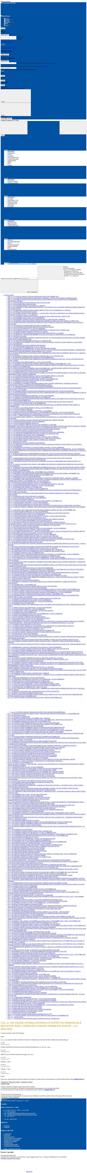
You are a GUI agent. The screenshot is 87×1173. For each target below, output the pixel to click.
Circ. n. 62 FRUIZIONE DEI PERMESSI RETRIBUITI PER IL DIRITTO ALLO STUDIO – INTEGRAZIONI (38, 912)
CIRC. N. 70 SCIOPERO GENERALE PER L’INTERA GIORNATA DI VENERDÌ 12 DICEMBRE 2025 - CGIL (39, 363)
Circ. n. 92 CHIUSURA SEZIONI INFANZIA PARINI (22, 858)
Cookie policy (8, 1133)
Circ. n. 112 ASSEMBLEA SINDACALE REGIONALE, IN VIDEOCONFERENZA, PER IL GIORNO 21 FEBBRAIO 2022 (42, 834)
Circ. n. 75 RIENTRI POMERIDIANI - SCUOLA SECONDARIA (25, 677)
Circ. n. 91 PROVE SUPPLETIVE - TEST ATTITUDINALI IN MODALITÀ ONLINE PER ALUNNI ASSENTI (38, 860)
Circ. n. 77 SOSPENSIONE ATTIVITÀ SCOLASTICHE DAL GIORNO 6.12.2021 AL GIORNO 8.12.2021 (37, 883)
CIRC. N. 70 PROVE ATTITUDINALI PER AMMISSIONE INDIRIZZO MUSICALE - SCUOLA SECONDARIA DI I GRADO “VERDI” (46, 467)
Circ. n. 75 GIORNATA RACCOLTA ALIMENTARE (22, 887)
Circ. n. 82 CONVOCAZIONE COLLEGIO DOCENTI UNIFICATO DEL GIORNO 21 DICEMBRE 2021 (37, 873)
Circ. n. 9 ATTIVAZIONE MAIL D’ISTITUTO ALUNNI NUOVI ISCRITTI (28, 618)
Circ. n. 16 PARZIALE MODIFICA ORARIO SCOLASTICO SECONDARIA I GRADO (32, 754)
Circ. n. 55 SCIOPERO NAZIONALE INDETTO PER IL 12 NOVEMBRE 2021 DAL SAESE (33, 924)
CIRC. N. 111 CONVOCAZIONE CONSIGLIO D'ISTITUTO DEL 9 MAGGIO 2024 (31, 540)
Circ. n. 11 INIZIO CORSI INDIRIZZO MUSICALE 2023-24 (24, 615)
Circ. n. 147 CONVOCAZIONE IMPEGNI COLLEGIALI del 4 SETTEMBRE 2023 (30, 630)
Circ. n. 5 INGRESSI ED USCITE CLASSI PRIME (21, 1012)
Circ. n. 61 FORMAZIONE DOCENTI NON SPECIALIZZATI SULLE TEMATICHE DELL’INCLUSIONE (37, 913)
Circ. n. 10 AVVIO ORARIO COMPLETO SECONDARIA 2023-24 (26, 616)
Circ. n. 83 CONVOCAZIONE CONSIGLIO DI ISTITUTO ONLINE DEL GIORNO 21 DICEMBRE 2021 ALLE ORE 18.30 (42, 872)
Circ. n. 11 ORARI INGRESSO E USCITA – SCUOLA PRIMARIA (26, 1003)
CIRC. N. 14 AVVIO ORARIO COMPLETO (20, 409)
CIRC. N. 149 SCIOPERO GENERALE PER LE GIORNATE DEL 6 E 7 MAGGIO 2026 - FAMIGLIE (36, 319)
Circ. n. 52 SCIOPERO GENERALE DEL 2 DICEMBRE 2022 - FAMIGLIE (28, 718)
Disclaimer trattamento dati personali (10, 1158)
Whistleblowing (8, 1143)
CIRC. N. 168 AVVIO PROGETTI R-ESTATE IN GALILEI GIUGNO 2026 (28, 302)
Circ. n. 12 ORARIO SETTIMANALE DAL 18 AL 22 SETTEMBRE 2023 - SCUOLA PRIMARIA (35, 613)
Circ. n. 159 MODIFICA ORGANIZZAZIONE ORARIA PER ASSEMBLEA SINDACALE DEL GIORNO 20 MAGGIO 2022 (42, 788)
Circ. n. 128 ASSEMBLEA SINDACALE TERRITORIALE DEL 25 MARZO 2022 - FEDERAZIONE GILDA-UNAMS (41, 812)
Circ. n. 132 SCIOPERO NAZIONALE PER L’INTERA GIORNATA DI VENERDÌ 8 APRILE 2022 (35, 809)
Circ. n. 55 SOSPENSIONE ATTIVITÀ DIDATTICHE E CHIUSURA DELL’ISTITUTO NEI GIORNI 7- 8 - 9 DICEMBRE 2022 (43, 713)
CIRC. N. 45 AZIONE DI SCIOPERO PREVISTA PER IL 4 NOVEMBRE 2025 (29, 377)
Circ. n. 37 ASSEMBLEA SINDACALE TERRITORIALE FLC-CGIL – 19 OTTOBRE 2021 (33, 956)
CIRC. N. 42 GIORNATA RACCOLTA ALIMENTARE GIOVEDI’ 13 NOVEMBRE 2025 (32, 379)
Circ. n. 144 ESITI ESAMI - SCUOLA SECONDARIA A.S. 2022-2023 (27, 635)
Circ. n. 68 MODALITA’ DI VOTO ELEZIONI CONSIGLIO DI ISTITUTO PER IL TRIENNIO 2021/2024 (37, 901)
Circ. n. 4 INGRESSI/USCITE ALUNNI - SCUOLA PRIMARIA (25, 767)
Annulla (3, 118)
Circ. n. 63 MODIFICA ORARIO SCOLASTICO (21, 910)
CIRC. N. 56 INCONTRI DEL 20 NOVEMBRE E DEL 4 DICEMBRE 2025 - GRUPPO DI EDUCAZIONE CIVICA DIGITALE (43, 368)
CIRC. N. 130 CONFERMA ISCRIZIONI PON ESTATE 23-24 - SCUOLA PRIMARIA (31, 534)
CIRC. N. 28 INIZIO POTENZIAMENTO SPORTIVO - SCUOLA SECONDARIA (30, 395)
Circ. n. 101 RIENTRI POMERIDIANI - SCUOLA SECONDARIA (26, 847)
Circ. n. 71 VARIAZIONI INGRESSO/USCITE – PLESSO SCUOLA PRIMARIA (30, 895)
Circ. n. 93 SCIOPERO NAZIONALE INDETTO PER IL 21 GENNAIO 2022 (29, 857)
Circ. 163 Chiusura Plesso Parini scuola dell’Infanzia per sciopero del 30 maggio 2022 (30, 782)
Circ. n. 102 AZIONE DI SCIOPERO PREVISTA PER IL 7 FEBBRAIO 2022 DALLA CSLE (33, 846)
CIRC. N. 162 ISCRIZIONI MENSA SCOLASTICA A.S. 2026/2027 (26, 305)
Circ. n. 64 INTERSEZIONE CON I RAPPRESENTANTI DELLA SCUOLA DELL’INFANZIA (34, 908)
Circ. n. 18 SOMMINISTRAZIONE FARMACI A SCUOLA (24, 991)
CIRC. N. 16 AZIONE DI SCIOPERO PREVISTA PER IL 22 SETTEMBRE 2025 (30, 408)
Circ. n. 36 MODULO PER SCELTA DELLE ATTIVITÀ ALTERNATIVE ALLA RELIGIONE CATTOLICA (38, 957)
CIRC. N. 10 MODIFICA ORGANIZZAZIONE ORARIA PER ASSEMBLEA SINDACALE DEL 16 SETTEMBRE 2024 (41, 510)
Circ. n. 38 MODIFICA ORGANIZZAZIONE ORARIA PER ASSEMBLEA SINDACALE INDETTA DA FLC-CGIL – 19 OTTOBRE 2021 (46, 954)
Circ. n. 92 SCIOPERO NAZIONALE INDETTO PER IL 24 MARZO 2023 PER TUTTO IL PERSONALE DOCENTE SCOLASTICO (45, 662)
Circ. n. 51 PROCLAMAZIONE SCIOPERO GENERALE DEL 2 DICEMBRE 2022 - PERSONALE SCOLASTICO (40, 719)
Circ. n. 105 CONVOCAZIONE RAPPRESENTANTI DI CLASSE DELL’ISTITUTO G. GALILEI (35, 658)
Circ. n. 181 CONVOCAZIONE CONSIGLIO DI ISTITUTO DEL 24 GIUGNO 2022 (31, 776)
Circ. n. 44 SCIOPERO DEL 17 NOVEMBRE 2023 (21, 584)
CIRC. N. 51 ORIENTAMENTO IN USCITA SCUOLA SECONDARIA (27, 371)
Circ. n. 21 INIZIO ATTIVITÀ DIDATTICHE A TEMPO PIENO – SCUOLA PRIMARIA (32, 986)
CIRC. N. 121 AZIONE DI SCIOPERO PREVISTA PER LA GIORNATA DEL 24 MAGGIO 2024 (34, 537)
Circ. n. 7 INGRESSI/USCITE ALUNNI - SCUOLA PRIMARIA (25, 619)
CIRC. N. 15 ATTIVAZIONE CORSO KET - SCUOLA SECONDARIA (27, 502)
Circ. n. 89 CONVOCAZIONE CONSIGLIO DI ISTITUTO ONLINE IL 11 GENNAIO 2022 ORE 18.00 (36, 864)
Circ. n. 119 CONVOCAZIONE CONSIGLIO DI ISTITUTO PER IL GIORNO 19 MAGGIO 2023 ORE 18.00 (38, 648)
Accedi (3, 28)
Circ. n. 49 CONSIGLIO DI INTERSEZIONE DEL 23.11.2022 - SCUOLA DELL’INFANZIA (33, 722)
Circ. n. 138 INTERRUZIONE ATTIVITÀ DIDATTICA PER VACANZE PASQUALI (31, 808)
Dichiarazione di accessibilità (12, 1140)
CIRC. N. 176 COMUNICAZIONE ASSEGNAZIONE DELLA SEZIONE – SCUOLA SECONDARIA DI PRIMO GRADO (42, 298)
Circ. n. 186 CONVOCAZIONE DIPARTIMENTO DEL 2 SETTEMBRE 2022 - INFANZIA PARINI (35, 771)
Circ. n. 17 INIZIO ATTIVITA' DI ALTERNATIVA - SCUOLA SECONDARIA (29, 607)
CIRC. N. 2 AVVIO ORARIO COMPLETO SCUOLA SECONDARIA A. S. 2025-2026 (31, 424)
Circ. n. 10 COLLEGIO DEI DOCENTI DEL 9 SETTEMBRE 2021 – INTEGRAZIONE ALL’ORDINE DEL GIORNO (40, 1005)
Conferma (9, 118)
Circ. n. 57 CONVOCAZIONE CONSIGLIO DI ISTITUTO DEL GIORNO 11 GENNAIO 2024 (34, 574)
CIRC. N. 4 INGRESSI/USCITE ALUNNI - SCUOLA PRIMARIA (26, 514)
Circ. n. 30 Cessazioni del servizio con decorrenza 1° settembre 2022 (25, 969)
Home (66, 266)
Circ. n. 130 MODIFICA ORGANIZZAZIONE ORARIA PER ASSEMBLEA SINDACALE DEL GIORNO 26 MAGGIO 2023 (42, 639)
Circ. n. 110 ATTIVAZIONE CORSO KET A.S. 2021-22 (23, 837)
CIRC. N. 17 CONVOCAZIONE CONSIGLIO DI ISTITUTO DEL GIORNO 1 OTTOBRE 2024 (34, 501)
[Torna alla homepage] (43, 120)
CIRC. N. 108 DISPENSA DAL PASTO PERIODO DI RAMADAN (26, 345)
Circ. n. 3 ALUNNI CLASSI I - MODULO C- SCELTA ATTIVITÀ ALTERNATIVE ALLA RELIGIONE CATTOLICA (40, 626)
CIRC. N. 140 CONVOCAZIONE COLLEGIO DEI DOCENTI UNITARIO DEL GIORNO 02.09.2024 (36, 522)
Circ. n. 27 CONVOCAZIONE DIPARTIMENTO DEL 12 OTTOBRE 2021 (28, 974)
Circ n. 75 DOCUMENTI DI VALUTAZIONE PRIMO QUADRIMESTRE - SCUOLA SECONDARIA (36, 557)
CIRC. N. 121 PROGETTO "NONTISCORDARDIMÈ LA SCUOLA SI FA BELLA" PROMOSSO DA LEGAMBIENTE (41, 334)
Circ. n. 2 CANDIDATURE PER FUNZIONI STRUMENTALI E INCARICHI (29, 627)
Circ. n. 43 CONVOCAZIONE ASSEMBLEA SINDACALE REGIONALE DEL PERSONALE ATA (35, 729)
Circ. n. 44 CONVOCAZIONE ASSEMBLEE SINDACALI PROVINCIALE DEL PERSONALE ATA (36, 727)
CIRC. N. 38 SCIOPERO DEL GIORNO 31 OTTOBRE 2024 (24, 487)
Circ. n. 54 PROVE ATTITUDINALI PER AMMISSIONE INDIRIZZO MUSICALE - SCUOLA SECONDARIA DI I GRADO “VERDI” (45, 577)
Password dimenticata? (7, 41)
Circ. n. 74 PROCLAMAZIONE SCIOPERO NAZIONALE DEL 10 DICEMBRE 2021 (31, 889)
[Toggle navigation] (14, 127)
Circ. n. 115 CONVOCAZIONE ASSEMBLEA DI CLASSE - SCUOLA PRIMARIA (31, 650)
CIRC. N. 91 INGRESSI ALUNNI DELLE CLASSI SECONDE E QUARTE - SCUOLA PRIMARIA (35, 447)
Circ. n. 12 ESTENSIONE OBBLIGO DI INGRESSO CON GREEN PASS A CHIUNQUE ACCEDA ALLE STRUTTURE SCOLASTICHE (46, 1001)
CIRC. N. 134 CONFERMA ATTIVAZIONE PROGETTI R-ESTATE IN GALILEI (30, 327)
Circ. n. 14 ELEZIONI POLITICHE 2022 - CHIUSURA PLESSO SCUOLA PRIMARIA (32, 756)
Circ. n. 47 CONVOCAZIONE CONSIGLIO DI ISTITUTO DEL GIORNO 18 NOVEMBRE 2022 (34, 724)
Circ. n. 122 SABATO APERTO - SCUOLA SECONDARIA (24, 825)
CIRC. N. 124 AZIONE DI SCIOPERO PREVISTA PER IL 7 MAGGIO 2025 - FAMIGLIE (32, 437)
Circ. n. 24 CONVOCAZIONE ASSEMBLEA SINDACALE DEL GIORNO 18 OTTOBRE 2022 (34, 748)
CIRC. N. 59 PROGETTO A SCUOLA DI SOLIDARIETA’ (24, 476)
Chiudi (2, 76)
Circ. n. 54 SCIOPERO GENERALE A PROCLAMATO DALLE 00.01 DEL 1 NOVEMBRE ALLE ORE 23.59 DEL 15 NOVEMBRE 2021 (46, 925)
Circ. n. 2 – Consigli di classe (15, 1017)
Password (19, 38)
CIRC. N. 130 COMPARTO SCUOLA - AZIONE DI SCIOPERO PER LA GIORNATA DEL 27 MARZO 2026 (38, 330)
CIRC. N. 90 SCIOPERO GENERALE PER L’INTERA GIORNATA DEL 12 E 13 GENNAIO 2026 (35, 356)
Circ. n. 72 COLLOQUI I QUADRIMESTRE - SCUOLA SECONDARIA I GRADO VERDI (33, 684)
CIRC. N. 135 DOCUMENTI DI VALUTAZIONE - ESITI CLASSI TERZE (28, 530)
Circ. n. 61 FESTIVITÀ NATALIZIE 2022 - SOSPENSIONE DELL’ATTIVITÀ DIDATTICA (33, 691)
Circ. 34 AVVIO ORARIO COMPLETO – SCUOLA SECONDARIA (26, 960)
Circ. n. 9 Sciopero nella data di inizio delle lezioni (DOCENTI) (24, 1006)
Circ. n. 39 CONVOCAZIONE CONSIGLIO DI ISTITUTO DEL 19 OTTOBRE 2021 (31, 953)
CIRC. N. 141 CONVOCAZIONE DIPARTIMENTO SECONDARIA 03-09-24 (29, 520)
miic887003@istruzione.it (21, 1113)
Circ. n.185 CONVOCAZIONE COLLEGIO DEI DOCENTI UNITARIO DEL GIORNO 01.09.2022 (35, 773)
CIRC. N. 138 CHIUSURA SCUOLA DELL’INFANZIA (23, 526)
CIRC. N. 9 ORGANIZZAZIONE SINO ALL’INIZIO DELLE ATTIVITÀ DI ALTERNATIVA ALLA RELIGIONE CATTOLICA (43, 414)
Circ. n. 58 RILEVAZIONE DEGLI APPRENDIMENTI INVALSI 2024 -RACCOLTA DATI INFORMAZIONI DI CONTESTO (43, 572)
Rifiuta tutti (14, 1082)
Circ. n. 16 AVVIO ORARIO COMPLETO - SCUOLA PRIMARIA (26, 609)
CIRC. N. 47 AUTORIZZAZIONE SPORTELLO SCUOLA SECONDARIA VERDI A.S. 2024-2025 (35, 484)
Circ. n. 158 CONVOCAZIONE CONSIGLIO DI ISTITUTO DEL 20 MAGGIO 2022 (31, 790)
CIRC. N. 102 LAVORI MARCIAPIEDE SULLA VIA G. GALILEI (26, 347)
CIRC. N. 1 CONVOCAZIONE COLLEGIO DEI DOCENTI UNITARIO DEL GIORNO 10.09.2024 (35, 519)
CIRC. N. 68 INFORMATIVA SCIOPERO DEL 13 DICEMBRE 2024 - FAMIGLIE (30, 472)
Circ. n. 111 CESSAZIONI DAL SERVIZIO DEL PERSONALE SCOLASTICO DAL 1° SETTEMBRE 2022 (37, 835)
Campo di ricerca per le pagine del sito (11, 278)
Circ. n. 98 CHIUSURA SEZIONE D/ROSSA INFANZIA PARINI (25, 849)
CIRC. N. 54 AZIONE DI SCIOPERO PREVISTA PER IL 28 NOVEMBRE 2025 (30, 369)
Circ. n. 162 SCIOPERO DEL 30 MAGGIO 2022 (21, 783)
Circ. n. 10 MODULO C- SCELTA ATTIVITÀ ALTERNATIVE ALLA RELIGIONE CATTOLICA (35, 761)
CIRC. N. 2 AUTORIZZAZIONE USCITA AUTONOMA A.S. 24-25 (26, 517)
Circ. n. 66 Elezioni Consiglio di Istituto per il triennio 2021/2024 (24, 904)
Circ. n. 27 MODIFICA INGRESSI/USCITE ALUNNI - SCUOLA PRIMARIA (29, 600)
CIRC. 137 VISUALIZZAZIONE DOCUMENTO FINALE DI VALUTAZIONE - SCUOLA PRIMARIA (36, 528)
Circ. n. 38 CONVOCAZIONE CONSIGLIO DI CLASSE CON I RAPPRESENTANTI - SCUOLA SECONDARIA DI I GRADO (43, 590)
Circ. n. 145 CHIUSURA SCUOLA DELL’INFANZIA (22, 633)
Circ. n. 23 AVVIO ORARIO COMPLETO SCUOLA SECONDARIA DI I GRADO (30, 750)
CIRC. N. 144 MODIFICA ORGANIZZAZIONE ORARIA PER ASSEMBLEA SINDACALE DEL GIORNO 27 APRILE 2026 (43, 321)
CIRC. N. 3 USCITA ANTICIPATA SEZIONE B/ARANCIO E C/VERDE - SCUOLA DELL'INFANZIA (36, 516)
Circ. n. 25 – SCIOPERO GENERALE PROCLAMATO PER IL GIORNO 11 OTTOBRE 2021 (33, 977)
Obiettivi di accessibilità (10, 1141)
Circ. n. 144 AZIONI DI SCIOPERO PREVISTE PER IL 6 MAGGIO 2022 (28, 799)
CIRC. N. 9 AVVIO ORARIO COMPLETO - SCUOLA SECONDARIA (27, 511)
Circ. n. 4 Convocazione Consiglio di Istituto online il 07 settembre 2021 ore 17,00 (29, 1014)
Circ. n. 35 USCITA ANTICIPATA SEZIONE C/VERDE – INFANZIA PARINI (29, 959)
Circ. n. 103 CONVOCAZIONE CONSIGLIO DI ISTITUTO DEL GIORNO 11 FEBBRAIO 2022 (34, 844)
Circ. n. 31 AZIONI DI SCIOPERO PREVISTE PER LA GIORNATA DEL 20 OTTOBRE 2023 (34, 598)
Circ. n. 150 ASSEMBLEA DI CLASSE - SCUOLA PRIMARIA (25, 796)
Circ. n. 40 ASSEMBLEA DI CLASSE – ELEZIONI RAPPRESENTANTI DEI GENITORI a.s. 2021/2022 (37, 951)
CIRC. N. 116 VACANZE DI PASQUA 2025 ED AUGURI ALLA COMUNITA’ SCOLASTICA (34, 438)
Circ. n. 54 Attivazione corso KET (16, 715)
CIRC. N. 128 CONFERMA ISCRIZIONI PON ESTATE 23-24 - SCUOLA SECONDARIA (33, 536)
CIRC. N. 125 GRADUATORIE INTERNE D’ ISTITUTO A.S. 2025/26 (27, 331)
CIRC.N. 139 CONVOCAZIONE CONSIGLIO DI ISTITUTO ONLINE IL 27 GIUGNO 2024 (33, 525)
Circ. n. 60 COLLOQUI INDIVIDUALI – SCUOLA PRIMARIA (25, 915)
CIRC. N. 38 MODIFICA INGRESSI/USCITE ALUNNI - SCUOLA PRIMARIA (30, 380)
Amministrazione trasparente (11, 1146)
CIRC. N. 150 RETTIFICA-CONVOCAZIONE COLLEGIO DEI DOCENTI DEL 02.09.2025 (33, 429)
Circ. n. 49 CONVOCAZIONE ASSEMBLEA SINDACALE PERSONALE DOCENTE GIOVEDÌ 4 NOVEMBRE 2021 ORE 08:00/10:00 (46, 934)
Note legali (7, 1135)
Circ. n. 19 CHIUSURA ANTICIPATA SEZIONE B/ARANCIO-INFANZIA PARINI (30, 753)
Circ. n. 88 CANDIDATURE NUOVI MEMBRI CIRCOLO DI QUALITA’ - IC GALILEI (32, 548)
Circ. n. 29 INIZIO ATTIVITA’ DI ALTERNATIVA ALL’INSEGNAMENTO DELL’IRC (32, 741)
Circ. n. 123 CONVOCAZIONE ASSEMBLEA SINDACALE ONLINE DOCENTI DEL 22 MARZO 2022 (37, 823)
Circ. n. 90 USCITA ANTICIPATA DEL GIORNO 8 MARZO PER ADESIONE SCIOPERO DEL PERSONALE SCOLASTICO (43, 546)
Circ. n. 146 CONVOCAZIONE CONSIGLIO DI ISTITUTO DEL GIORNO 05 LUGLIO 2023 (33, 632)
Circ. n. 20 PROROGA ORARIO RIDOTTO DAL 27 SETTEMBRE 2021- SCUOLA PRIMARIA (34, 988)
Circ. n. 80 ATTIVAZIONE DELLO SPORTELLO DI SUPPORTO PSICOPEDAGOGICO (32, 876)
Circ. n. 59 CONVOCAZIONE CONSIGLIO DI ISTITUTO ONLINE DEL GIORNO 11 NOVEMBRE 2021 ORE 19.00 (40, 916)
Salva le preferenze (14, 1097)
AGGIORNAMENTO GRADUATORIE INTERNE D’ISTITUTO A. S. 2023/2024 (30, 667)
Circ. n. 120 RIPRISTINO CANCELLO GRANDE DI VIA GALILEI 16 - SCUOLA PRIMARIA (34, 647)
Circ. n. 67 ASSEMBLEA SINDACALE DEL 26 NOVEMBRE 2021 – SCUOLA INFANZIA (33, 902)
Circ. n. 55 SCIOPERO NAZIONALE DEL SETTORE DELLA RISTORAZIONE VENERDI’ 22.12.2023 (37, 575)
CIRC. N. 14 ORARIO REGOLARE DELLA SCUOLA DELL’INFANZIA (28, 504)
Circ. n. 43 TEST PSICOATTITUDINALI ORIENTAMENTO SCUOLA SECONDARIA (32, 586)
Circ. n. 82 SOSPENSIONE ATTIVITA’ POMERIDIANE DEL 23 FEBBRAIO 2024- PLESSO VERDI (36, 551)
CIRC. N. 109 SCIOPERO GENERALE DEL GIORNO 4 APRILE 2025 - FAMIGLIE (31, 440)
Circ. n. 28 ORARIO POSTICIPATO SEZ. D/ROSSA (22, 973)
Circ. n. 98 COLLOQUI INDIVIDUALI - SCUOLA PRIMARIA (25, 661)
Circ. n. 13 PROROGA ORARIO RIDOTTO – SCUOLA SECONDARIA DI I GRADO (31, 1000)
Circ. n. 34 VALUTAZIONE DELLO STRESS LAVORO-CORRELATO (27, 488)
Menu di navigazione (32, 292)
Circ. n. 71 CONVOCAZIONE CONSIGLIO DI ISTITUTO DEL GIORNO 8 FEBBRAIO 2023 (34, 685)
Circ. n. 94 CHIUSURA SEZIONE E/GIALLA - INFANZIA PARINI (26, 855)
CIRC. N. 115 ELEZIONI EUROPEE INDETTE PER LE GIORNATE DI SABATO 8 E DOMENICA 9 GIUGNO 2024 (40, 539)
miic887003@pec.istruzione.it (22, 1114)
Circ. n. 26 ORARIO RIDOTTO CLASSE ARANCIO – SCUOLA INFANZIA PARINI (31, 976)
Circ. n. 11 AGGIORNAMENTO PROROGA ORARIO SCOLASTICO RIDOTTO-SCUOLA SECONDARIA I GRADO (41, 759)
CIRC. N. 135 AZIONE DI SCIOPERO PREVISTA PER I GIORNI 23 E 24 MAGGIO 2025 (33, 433)
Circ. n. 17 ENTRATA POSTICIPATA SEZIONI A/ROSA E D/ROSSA (27, 992)
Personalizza (4, 1082)
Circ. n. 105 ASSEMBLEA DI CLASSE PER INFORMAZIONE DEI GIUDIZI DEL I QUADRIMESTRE (36, 841)
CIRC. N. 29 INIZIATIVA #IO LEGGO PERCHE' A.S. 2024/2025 (25, 496)
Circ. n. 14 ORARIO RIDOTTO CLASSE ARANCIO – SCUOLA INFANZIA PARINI (31, 998)
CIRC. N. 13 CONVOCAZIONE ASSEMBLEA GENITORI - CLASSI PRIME (29, 411)
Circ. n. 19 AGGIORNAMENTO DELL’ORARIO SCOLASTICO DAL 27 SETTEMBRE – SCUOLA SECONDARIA (40, 989)
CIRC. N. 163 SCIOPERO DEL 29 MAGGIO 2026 (21, 304)
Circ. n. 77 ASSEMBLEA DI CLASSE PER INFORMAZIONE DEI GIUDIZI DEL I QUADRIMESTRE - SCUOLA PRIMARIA (43, 554)
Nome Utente (20, 37)
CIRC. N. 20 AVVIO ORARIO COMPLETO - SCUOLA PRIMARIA (26, 497)
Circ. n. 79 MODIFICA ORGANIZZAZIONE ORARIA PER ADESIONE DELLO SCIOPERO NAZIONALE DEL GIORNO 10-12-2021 (45, 878)
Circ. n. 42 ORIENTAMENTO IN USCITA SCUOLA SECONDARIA (27, 587)
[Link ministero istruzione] (8, 3)
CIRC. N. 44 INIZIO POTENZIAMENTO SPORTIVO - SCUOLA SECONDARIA (30, 485)
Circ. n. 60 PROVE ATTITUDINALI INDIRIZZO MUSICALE (25, 693)
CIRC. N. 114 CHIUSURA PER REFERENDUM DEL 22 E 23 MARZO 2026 (29, 340)
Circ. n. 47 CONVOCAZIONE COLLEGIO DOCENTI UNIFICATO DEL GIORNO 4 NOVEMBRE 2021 (37, 936)
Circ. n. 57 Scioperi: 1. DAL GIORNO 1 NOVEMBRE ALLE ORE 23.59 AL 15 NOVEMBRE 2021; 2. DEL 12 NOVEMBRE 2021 (44, 921)
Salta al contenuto (5, 1)
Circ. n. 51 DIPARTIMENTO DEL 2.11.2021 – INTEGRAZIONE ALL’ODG (28, 931)
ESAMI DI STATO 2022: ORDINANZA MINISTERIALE (23, 800)
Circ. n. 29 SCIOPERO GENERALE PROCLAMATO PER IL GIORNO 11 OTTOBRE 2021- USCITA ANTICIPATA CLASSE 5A (44, 971)
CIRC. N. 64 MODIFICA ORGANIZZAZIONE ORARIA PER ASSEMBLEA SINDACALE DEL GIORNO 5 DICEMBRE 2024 (43, 473)
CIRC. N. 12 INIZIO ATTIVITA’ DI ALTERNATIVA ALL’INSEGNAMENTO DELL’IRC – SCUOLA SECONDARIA (40, 412)
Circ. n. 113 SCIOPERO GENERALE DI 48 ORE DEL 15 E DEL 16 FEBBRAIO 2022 (31, 832)
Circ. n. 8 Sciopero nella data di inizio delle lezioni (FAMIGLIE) (24, 1008)
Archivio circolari (69, 268)
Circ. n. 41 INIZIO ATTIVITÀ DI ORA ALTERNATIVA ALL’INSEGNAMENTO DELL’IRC (33, 950)
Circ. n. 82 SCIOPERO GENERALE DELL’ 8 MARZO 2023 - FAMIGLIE (28, 673)
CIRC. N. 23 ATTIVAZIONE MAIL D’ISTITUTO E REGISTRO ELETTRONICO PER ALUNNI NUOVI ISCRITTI (40, 401)
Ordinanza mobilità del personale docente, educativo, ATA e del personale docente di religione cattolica (35, 668)
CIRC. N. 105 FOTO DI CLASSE (16, 441)
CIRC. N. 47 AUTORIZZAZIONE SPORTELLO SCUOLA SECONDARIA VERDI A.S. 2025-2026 (35, 376)
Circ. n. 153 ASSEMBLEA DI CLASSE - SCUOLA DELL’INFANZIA (27, 794)
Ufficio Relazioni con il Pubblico (13, 1138)
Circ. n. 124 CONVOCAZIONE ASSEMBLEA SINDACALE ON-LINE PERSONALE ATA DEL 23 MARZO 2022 (39, 822)
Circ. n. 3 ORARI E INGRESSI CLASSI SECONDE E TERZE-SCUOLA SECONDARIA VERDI (34, 768)
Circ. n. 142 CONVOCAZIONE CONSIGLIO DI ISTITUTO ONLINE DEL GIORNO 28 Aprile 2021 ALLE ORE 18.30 (41, 805)
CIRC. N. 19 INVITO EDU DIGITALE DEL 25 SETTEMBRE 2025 (26, 403)
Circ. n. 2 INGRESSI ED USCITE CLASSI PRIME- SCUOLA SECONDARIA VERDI (31, 770)
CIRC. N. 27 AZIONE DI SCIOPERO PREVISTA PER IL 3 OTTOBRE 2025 (29, 397)
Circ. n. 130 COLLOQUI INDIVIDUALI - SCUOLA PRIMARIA (25, 811)
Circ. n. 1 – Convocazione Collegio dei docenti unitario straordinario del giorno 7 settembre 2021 (33, 1018)
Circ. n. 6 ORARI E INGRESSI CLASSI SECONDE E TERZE (25, 1011)
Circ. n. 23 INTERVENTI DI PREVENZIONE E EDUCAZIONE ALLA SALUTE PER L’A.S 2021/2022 (36, 982)
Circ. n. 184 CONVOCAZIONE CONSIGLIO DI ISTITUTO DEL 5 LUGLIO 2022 (30, 774)
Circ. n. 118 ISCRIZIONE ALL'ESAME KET (20, 829)
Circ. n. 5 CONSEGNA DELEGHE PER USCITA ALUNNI (24, 624)
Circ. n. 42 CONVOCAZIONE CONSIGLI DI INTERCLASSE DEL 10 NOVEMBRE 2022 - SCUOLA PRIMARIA (39, 730)
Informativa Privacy (9, 1137)
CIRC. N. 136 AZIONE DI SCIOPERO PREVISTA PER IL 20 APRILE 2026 (28, 325)
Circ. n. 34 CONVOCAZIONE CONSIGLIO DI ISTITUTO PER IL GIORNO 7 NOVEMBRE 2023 (35, 594)
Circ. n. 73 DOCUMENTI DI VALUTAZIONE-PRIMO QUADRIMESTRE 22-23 (30, 682)
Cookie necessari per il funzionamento (11, 1094)
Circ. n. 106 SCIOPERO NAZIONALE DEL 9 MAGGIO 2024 (24, 542)
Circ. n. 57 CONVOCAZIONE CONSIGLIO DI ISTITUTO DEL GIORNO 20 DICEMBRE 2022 (38, 712)
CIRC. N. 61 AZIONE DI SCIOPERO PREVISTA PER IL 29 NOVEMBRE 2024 (30, 475)
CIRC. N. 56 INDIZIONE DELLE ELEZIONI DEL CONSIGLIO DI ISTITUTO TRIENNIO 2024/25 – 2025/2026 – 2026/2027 (42, 478)
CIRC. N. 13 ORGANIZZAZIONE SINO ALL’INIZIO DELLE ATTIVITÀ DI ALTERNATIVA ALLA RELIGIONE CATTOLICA (44, 505)
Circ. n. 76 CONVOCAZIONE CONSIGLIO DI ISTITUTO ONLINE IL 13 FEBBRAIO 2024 (33, 555)
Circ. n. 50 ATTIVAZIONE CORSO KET (19, 578)
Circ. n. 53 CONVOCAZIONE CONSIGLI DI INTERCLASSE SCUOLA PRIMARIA (31, 927)
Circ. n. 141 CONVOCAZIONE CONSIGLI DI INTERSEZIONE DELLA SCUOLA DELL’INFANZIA (36, 806)
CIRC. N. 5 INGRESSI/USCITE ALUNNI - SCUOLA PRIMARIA (26, 421)
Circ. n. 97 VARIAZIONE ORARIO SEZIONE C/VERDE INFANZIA (27, 851)
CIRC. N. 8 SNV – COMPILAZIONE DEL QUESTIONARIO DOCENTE (28, 415)
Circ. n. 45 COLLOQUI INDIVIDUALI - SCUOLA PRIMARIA (25, 726)
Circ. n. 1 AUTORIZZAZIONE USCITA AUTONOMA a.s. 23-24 (25, 629)
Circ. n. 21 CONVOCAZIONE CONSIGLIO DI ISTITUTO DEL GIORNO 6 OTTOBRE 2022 (33, 751)
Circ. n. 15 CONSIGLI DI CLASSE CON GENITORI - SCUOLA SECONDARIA (30, 610)
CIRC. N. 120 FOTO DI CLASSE (16, 336)
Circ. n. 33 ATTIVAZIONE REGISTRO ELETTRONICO (23, 962)
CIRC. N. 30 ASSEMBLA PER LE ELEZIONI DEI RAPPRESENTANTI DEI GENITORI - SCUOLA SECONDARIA (40, 391)
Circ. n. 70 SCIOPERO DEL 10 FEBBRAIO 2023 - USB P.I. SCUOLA (27, 687)
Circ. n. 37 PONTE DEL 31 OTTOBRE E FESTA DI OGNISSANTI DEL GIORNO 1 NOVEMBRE (35, 732)
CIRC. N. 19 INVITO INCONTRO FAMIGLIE (20, 499)
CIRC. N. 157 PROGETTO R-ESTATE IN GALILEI (22, 311)
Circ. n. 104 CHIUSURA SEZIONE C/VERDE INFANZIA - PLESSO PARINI (29, 843)
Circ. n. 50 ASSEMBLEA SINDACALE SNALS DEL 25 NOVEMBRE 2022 (28, 721)
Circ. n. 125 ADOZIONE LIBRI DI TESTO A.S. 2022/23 (23, 820)
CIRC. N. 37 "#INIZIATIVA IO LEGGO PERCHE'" (22, 382)
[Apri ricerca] (72, 127)
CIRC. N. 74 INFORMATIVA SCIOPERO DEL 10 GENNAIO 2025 (26, 459)
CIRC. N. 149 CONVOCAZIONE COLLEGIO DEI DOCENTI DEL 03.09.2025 (29, 430)
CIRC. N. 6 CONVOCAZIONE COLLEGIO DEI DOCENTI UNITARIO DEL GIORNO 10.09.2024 (35, 420)
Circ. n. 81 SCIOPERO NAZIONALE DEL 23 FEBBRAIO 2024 (25, 552)
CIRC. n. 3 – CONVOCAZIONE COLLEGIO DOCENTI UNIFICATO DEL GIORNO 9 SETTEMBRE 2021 (38, 1015)
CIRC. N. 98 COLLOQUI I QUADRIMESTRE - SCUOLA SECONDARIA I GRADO (31, 348)
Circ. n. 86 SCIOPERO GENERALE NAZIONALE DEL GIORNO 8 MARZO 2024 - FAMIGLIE (34, 549)
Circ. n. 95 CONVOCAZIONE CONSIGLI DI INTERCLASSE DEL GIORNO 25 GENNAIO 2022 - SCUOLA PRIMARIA (42, 854)
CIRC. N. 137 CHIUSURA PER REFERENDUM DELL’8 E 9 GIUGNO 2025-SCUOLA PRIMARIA (35, 432)
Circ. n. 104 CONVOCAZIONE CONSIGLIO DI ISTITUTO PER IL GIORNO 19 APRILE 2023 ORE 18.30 (37, 659)
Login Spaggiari (44, 66)
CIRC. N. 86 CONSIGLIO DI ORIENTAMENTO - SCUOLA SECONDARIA (29, 362)
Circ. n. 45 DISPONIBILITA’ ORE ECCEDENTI (21, 939)
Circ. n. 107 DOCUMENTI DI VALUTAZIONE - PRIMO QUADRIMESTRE (29, 840)
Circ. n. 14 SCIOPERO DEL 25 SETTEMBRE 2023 (21, 612)
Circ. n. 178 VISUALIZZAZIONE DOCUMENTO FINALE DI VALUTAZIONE (30, 780)
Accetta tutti (26, 1082)
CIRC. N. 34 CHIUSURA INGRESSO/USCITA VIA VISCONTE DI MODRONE (30, 386)
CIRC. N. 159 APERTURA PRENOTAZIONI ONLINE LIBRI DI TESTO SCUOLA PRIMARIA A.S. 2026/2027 (39, 310)
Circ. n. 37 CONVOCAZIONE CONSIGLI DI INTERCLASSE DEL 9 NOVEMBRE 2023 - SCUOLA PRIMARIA (39, 592)
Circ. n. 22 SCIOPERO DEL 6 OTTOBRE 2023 (20, 603)
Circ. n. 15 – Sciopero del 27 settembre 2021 (19, 997)
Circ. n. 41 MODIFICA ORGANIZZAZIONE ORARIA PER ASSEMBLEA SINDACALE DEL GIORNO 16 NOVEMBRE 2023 (43, 589)
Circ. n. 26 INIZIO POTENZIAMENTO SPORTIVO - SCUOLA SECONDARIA (30, 601)
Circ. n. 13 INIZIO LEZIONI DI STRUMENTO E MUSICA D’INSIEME (27, 758)
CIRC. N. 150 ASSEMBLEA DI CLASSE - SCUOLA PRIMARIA (26, 318)
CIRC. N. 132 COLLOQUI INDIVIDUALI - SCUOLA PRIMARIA (26, 328)
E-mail (18, 63)
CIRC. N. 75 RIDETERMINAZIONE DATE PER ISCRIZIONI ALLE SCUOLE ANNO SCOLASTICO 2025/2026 (39, 458)
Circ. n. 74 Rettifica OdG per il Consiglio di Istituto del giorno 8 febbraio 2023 (28, 680)
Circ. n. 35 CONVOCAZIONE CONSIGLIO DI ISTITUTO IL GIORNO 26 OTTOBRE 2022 (33, 736)
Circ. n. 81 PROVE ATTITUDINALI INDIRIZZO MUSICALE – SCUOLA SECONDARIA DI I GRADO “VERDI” (39, 875)
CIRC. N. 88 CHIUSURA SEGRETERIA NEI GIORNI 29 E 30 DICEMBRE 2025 (30, 357)
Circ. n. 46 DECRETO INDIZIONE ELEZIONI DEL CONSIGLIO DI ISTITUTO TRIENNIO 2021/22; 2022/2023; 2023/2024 (42, 937)
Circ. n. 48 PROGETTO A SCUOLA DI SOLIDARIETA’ (23, 580)
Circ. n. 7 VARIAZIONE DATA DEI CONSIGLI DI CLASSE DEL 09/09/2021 (29, 1009)
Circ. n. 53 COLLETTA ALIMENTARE (18, 716)
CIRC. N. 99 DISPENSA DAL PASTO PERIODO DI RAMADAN (26, 443)
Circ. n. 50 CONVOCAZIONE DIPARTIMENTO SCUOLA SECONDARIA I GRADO (31, 933)
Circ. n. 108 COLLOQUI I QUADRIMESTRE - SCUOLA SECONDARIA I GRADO (31, 838)
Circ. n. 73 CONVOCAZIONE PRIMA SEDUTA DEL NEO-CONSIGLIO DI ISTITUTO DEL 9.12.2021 (36, 890)
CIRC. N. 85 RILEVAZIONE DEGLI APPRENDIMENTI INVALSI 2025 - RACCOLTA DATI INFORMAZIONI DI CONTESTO (43, 453)
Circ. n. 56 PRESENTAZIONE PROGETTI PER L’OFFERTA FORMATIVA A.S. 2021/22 (32, 922)
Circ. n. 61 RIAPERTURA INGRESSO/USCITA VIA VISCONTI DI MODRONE (30, 568)
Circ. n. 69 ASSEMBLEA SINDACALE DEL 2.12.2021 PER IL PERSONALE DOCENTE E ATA (34, 899)
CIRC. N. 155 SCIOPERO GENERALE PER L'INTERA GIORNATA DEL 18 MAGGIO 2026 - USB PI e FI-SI (38, 316)
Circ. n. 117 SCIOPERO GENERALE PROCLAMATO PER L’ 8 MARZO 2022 (29, 831)
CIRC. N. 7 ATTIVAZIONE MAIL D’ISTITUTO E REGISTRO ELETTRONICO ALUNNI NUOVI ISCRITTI (38, 513)
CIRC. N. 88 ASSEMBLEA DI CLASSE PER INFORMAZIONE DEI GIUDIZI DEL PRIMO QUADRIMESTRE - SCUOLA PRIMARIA (46, 449)
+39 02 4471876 (10, 1111)
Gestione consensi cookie (11, 1144)
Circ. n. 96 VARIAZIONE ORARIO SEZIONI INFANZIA (23, 852)
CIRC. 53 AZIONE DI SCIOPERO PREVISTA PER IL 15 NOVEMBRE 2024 (29, 482)
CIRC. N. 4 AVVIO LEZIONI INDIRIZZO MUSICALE (23, 423)
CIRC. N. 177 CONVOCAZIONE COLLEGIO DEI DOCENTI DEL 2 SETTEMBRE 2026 (32, 296)
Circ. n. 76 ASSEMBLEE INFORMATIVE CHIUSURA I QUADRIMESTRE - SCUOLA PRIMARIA (35, 679)
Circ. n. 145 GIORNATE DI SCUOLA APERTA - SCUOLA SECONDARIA (28, 797)
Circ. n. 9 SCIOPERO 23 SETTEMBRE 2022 (20, 762)
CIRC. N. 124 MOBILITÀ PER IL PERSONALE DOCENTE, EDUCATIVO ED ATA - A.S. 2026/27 (35, 333)
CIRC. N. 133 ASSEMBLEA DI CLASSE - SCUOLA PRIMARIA (26, 435)
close (2, 135)
